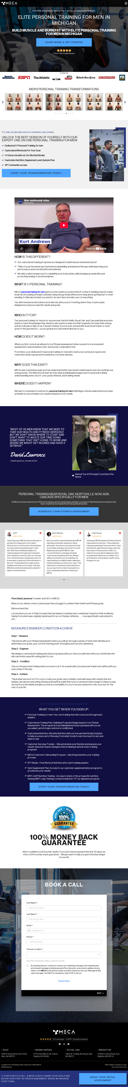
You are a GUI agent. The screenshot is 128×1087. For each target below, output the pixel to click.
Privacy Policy (123, 1067)
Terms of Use (115, 1067)
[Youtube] (68, 1044)
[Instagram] (64, 1044)
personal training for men (33, 292)
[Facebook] (60, 1044)
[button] (126, 3)
